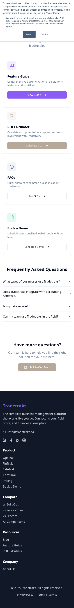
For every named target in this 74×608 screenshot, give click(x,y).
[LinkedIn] (4, 440)
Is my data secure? (15, 306)
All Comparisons (14, 522)
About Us (9, 569)
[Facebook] (11, 440)
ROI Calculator (12, 551)
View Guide (34, 95)
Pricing (7, 481)
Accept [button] (29, 34)
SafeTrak (9, 469)
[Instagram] (24, 440)
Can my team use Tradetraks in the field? (30, 316)
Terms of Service (47, 594)
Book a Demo (12, 486)
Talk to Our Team (40, 367)
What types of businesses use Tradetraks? (31, 281)
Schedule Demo (34, 246)
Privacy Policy (25, 594)
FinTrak (8, 463)
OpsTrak (8, 458)
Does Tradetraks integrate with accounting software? (32, 294)
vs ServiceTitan (13, 510)
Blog (6, 540)
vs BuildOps (11, 504)
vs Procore (10, 516)
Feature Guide (12, 545)
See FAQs (34, 196)
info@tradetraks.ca (21, 432)
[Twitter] (17, 440)
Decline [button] (44, 34)
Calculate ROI (34, 145)
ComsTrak (10, 475)
